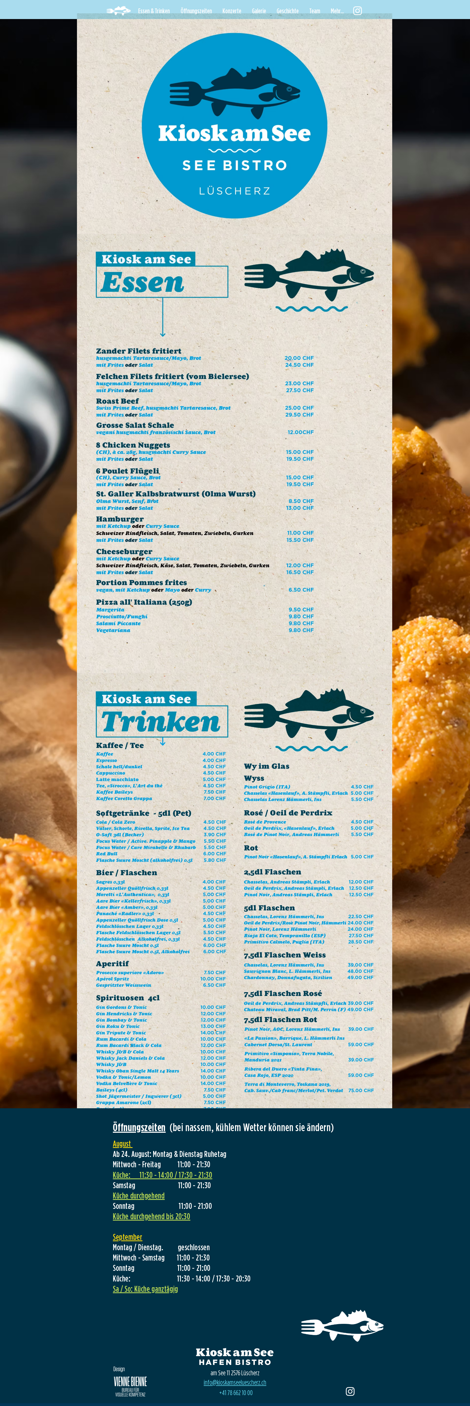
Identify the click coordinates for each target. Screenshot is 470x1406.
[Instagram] (357, 11)
